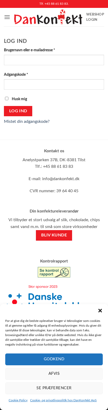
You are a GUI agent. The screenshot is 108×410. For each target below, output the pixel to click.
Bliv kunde (54, 235)
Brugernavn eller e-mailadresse (37, 50)
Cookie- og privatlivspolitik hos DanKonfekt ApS (63, 400)
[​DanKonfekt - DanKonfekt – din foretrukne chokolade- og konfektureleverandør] (48, 17)
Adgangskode (23, 74)
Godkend (54, 359)
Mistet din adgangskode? (27, 121)
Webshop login (95, 17)
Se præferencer (53, 388)
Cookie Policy (18, 400)
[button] (100, 310)
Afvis (54, 374)
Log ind (18, 111)
